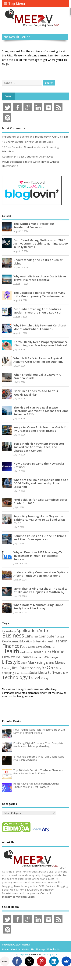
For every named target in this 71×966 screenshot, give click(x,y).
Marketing (36, 662)
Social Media (38, 673)
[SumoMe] (66, 961)
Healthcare (26, 652)
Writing (44, 678)
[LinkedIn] (54, 961)
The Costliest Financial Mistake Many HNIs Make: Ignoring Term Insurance (39, 294)
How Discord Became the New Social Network (39, 465)
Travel (34, 677)
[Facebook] (17, 961)
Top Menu (16, 3)
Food (23, 646)
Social (8, 96)
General (49, 646)
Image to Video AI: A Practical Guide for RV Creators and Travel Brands (41, 428)
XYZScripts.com (50, 954)
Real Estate (21, 667)
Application (27, 630)
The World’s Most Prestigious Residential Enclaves (34, 225)
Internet (37, 657)
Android (6, 631)
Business (13, 635)
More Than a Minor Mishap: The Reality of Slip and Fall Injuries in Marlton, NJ (40, 590)
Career (34, 636)
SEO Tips (56, 668)
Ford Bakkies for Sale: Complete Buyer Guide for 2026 (40, 501)
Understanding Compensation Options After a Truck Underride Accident (40, 573)
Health (10, 651)
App (13, 631)
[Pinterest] (41, 961)
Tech (65, 672)
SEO (46, 667)
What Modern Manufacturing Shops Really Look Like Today (38, 606)
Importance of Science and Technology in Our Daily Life (35, 136)
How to (8, 657)
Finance (11, 645)
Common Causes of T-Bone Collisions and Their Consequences (39, 537)
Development (10, 641)
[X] (29, 961)
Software (55, 672)
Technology (15, 677)
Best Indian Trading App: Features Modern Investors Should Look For (37, 310)
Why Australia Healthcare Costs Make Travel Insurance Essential (39, 278)
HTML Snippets (20, 954)
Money (60, 662)
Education (25, 641)
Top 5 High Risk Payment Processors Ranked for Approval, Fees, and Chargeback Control (39, 447)
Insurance (24, 657)
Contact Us (28, 949)
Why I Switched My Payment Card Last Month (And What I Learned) (39, 327)
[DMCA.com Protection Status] (16, 832)
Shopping (8, 673)
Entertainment (43, 641)
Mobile (50, 662)
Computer (47, 636)
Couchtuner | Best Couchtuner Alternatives (27, 156)
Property (7, 668)
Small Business (22, 673)
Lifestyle (11, 662)
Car (27, 636)
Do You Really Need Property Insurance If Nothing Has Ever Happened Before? (40, 343)
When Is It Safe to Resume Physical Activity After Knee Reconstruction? (38, 359)
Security (35, 668)
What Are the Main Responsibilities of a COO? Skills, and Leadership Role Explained (41, 483)
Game (31, 646)
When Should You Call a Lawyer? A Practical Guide (37, 376)
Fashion (61, 641)
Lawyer (54, 657)
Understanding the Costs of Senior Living (37, 261)
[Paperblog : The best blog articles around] (40, 832)
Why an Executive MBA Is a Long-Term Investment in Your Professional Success (39, 555)
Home (58, 651)
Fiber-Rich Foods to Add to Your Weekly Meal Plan (35, 392)
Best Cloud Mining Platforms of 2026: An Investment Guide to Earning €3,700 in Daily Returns (40, 243)
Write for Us (53, 949)
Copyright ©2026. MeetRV (16, 944)
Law (45, 657)
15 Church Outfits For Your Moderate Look (27, 141)
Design (60, 636)
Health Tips (42, 652)
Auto (43, 630)
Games (40, 646)
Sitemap (40, 949)
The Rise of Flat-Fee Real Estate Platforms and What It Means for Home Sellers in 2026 (41, 410)
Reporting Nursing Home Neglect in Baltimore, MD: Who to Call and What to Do (39, 519)
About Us (15, 949)
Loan (24, 662)
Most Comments (13, 128)
